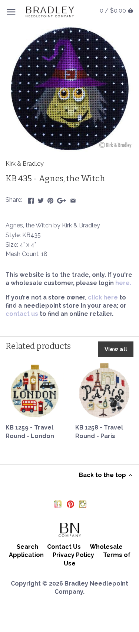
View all (116, 349)
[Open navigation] (11, 11)
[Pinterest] (70, 504)
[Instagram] (82, 504)
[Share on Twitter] (41, 198)
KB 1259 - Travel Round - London (30, 431)
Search (27, 546)
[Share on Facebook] (31, 198)
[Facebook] (58, 504)
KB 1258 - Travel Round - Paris (99, 431)
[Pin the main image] (50, 198)
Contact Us (64, 546)
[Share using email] (73, 198)
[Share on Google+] (61, 198)
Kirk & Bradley (25, 163)
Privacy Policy (73, 554)
